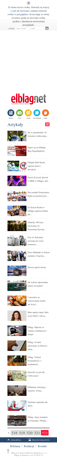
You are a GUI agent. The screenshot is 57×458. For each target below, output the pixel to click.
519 (22, 432)
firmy (45, 114)
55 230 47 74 (38, 455)
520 (29, 432)
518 (14, 432)
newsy (11, 114)
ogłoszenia (36, 114)
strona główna (16, 440)
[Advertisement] (28, 60)
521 (37, 432)
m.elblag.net (28, 99)
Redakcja (29, 446)
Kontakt (42, 446)
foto (19, 114)
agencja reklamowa (26, 453)
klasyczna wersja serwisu (41, 440)
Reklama (15, 446)
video (28, 114)
